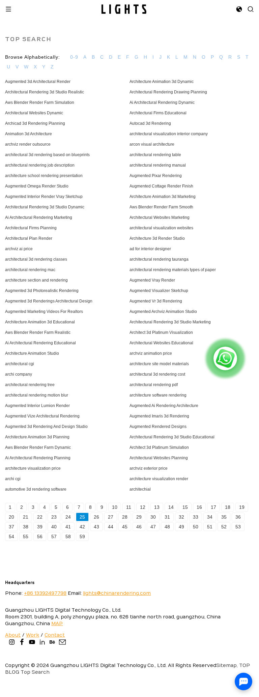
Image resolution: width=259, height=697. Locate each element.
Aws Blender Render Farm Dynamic (38, 447)
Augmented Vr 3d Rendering (156, 301)
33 (195, 517)
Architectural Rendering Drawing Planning (168, 92)
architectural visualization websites (161, 228)
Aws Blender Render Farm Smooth (161, 207)
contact (55, 635)
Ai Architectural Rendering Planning (37, 458)
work (32, 635)
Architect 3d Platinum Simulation (159, 447)
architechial (140, 489)
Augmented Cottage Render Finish (161, 186)
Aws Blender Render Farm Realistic (37, 332)
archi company (18, 374)
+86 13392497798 (45, 593)
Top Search (35, 672)
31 (167, 517)
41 (68, 526)
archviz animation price (151, 353)
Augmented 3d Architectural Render (37, 81)
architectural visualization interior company (169, 134)
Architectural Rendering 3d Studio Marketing (170, 322)
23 (54, 517)
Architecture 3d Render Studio (157, 238)
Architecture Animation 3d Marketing (163, 196)
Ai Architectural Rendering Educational (40, 343)
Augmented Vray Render (152, 280)
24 (68, 517)
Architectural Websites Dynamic (34, 113)
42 (82, 526)
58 (68, 536)
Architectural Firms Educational (158, 113)
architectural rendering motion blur (36, 395)
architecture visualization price (33, 468)
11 (128, 507)
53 (238, 526)
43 (96, 526)
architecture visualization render (159, 478)
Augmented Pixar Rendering (156, 175)
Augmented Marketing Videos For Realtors (44, 311)
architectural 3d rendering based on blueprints (47, 154)
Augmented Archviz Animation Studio (163, 311)
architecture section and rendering (36, 280)
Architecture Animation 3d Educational (40, 322)
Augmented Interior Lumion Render (37, 405)
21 (25, 517)
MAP (57, 624)
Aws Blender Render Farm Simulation (39, 102)
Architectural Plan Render (28, 238)
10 (114, 507)
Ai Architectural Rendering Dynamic (162, 102)
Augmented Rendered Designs (158, 426)
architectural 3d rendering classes (36, 259)
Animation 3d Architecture (28, 134)
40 (54, 526)
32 (181, 517)
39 (39, 526)
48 (167, 526)
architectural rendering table (155, 154)
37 (11, 526)
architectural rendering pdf (154, 384)
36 (238, 517)
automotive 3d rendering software (35, 489)
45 (124, 526)
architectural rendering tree (30, 384)
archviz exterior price (149, 468)
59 (82, 536)
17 (213, 507)
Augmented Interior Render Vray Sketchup (44, 196)
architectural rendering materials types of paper (173, 269)
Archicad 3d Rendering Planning (35, 123)
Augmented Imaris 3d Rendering (159, 416)
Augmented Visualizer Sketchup (159, 290)
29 (139, 517)
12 (142, 507)
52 (224, 526)
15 (185, 507)
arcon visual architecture (152, 144)
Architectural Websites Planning (159, 458)
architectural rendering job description (40, 165)
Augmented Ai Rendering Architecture (164, 405)
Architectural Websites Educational (161, 343)
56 (39, 536)
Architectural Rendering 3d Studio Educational (172, 437)
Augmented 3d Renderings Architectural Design (48, 301)
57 (54, 536)
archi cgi (13, 478)
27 (110, 517)
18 (227, 507)
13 (157, 507)
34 (209, 517)
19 (241, 507)
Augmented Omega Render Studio (36, 186)
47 (153, 526)
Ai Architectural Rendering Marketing (38, 217)
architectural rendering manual (158, 165)
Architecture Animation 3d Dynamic (162, 81)
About (13, 635)
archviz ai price (19, 248)
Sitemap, (227, 665)
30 (153, 517)
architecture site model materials (159, 363)
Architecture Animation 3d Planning (37, 437)
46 (139, 526)
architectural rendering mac (30, 269)
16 (199, 507)
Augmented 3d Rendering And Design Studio (46, 426)
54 (11, 536)
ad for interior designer (150, 248)
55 (25, 536)
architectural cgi (19, 363)
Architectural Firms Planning (31, 228)
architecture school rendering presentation (44, 175)
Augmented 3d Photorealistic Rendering (42, 290)
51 (209, 526)
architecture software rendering (158, 395)
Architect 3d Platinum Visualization (161, 332)
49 (181, 526)
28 (124, 517)
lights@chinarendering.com (117, 593)
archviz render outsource (28, 144)
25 (82, 517)
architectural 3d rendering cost (157, 374)
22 (39, 517)
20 (11, 517)
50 (195, 526)
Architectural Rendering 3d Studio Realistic (44, 92)
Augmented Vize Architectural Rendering (42, 416)
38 (25, 526)
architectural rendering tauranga (159, 259)
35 (224, 517)
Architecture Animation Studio (32, 353)
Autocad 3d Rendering (150, 123)
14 (171, 507)
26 (96, 517)
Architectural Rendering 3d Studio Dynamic (44, 207)
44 (110, 526)
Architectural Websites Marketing (160, 217)
